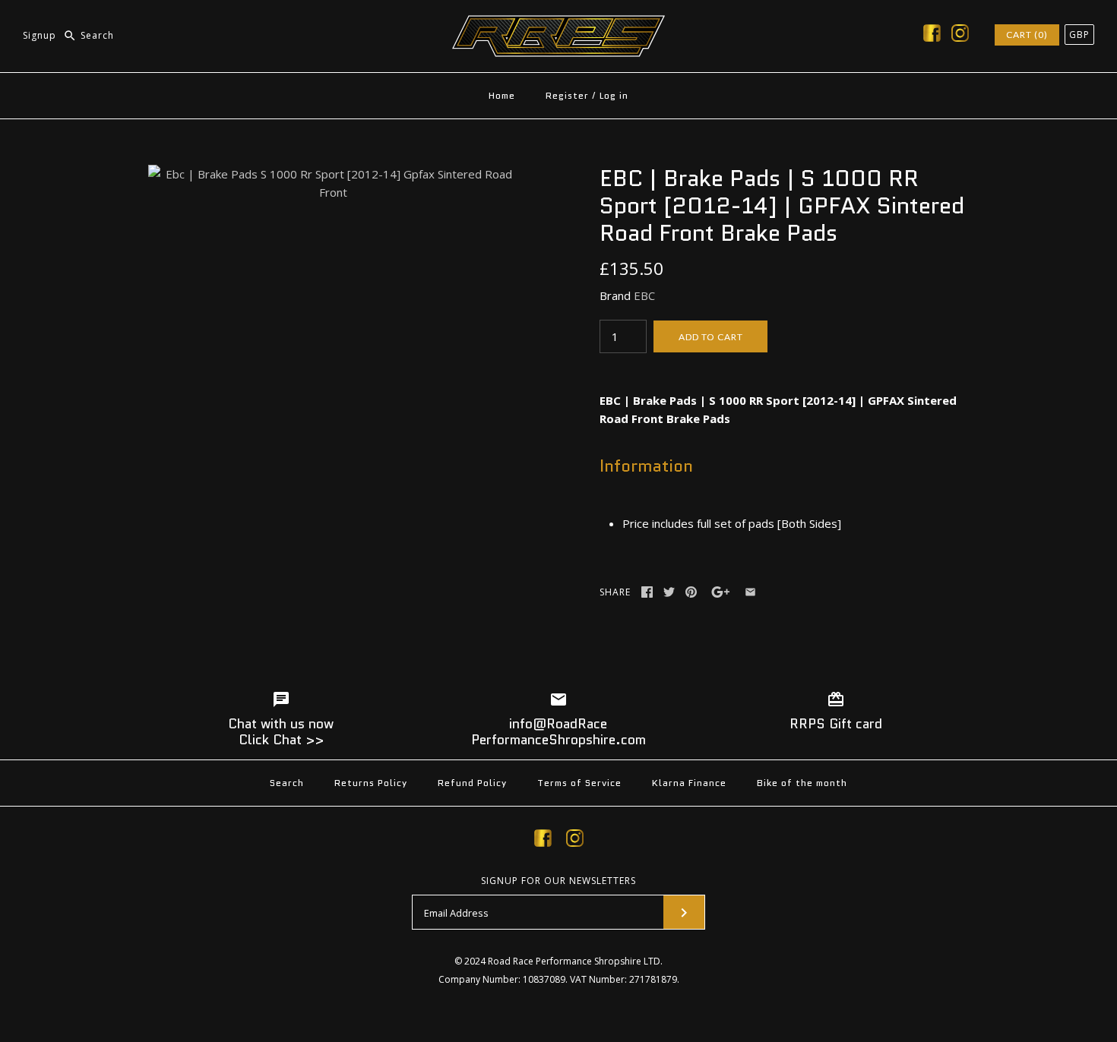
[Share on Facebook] (647, 592)
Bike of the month (802, 782)
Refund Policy (472, 782)
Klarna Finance (689, 782)
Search (287, 782)
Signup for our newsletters (558, 881)
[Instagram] (960, 35)
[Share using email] (750, 592)
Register (567, 95)
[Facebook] (932, 35)
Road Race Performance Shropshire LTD (574, 961)
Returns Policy (370, 782)
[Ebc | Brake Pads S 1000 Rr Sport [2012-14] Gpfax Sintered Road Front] (332, 174)
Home (502, 95)
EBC (644, 295)
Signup (39, 35)
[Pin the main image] (691, 592)
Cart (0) (1027, 34)
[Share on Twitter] (669, 592)
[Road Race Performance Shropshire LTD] (558, 24)
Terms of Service (579, 782)
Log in (614, 95)
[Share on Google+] (720, 592)
